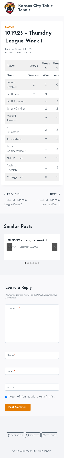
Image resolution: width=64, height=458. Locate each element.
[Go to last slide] (9, 247)
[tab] (25, 263)
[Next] (54, 247)
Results (9, 27)
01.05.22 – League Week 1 (27, 240)
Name (11, 355)
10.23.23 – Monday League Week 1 (48, 199)
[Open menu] (57, 7)
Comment (13, 308)
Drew (13, 246)
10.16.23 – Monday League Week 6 (15, 199)
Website (12, 387)
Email (11, 371)
